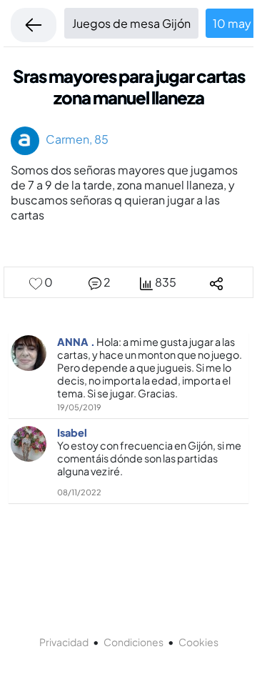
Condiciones (133, 641)
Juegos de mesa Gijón (131, 23)
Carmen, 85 (74, 139)
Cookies (198, 641)
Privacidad (64, 641)
